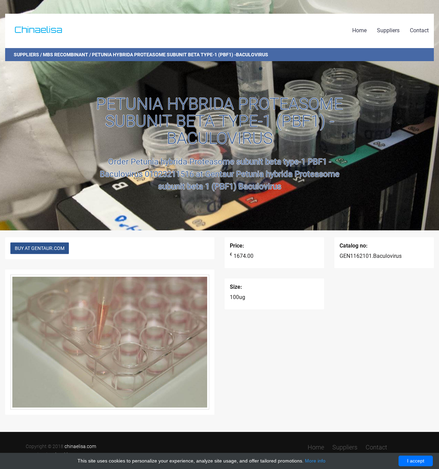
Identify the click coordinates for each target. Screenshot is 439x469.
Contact (419, 30)
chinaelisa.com (80, 446)
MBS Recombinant (65, 54)
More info (315, 461)
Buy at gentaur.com (39, 248)
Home (359, 30)
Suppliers (388, 30)
